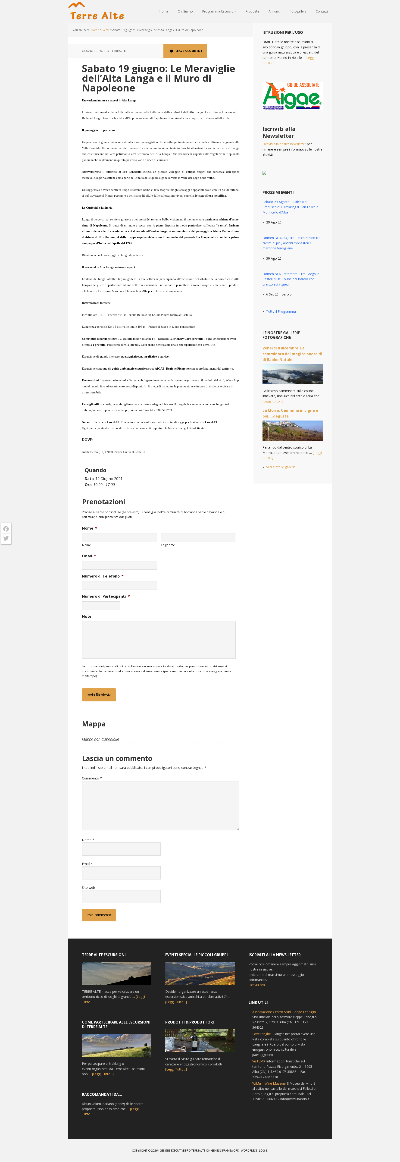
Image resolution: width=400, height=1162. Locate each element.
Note (86, 616)
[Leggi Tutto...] (103, 1074)
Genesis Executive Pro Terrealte (182, 1151)
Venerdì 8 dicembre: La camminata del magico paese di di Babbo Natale (292, 353)
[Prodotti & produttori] (200, 1042)
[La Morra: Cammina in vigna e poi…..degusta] (292, 433)
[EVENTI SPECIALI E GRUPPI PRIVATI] (200, 975)
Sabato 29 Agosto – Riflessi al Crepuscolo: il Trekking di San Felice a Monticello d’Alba (290, 207)
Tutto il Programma (281, 311)
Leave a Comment (188, 51)
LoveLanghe (261, 1034)
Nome (89, 528)
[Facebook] (6, 529)
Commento (92, 778)
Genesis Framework (225, 1151)
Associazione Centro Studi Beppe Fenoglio (284, 1012)
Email (89, 556)
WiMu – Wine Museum (269, 1083)
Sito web (88, 887)
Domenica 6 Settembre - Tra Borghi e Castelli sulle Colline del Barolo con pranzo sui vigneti (290, 279)
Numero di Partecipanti (106, 596)
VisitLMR (258, 1061)
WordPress (249, 1151)
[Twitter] (6, 538)
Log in (263, 1151)
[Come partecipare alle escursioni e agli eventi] (116, 1047)
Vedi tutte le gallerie (281, 467)
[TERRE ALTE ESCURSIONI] (116, 975)
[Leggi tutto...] (272, 401)
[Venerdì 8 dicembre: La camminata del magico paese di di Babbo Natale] (292, 376)
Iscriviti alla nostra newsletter (284, 144)
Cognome (168, 545)
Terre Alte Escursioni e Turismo (98, 11)
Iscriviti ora (257, 985)
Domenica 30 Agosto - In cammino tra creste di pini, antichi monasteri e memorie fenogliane (291, 243)
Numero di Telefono (103, 576)
